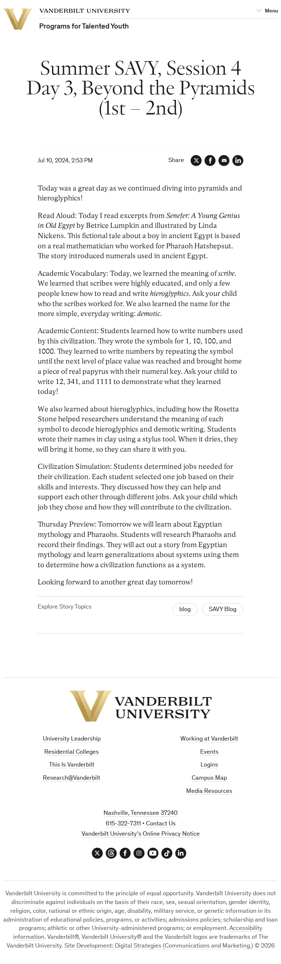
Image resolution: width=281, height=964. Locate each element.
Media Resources (209, 791)
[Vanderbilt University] (140, 706)
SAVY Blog (222, 610)
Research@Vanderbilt (71, 778)
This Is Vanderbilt (71, 765)
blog (185, 610)
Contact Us (161, 824)
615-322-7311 (123, 824)
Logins (209, 765)
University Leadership (72, 739)
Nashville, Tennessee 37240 (140, 813)
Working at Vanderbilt (209, 739)
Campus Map (209, 778)
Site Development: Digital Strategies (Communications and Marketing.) (158, 946)
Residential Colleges (71, 752)
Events (209, 752)
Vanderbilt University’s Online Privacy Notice (141, 834)
